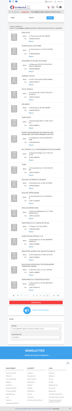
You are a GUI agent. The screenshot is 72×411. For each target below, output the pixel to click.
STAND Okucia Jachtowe (31, 46)
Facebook (30, 397)
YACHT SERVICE (27, 89)
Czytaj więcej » (56, 408)
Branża (14, 326)
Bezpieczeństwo (11, 388)
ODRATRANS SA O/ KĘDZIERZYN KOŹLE (36, 279)
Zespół (51, 382)
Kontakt (51, 373)
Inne (7, 397)
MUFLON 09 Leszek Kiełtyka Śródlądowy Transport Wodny (38, 265)
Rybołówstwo (10, 394)
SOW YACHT (26, 32)
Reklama (51, 376)
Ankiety (29, 385)
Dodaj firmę (36, 302)
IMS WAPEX (26, 104)
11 (37, 295)
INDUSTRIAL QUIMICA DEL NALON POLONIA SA (38, 251)
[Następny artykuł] (54, 295)
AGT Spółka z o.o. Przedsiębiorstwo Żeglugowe (41, 149)
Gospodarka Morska (12, 403)
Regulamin (52, 391)
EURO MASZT (26, 117)
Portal (51, 379)
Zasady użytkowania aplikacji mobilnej (55, 401)
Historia (8, 400)
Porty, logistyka (11, 379)
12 (40, 295)
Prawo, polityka (11, 391)
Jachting (9, 385)
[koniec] (58, 295)
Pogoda (29, 388)
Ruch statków (31, 379)
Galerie (29, 394)
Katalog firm (31, 376)
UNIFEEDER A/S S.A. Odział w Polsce (35, 223)
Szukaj (50, 17)
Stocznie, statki (11, 373)
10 (33, 295)
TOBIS (24, 164)
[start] (14, 295)
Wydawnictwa (53, 385)
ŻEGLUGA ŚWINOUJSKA (30, 208)
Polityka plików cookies (56, 397)
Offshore (8, 376)
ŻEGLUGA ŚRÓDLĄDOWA (30, 193)
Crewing (30, 373)
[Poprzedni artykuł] (18, 295)
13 (43, 295)
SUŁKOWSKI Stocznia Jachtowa (34, 61)
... (30, 295)
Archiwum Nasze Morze (34, 400)
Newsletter (31, 391)
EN (28, 7)
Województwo (17, 334)
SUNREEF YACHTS (28, 76)
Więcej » (31, 41)
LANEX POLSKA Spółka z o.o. (32, 236)
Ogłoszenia (31, 382)
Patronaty (52, 388)
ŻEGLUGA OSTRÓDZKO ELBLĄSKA (34, 179)
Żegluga (8, 382)
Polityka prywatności (55, 394)
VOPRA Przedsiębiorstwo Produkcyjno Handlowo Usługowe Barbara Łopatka (38, 133)
